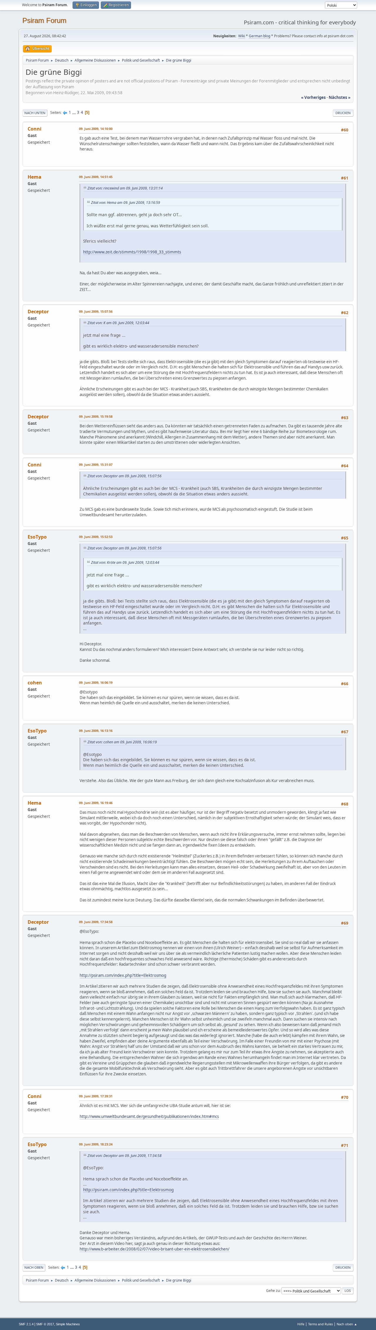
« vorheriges (313, 97)
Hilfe (300, 1324)
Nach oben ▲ (347, 1324)
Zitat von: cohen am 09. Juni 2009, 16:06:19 (122, 742)
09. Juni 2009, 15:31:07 (96, 464)
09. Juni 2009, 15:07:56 (96, 311)
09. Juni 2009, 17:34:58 (96, 922)
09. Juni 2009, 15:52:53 (96, 536)
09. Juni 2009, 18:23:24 (96, 1144)
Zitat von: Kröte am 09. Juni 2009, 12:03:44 (125, 562)
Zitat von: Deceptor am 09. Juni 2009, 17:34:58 (125, 1155)
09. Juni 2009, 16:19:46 (96, 803)
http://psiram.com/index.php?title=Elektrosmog (123, 975)
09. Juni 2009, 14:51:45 (96, 177)
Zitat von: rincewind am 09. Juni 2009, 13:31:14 (125, 188)
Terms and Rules (320, 1324)
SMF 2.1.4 (26, 1324)
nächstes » (339, 97)
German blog (259, 35)
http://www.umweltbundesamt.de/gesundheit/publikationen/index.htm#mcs (149, 1116)
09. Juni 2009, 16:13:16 (96, 730)
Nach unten (35, 113)
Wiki (241, 35)
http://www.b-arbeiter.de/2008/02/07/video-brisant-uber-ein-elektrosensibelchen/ (154, 1249)
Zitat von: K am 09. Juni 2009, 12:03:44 (118, 322)
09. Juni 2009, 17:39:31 (96, 1096)
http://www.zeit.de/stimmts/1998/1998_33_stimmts (132, 252)
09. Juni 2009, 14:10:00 (96, 128)
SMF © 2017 (45, 1324)
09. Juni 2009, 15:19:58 (96, 416)
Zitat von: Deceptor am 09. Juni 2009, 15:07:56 (125, 475)
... (74, 112)
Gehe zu (273, 1290)
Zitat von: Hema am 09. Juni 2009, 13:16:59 (125, 202)
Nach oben (33, 1267)
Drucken (343, 113)
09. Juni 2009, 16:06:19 (96, 682)
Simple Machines (68, 1324)
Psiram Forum (44, 20)
